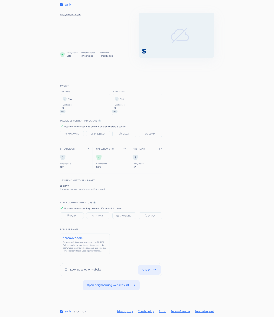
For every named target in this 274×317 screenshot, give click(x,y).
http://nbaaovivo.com (70, 14)
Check (146, 269)
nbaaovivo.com (73, 238)
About (162, 311)
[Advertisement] (137, 71)
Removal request (204, 311)
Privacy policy (125, 311)
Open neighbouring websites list (108, 285)
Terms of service (180, 311)
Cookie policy (146, 311)
